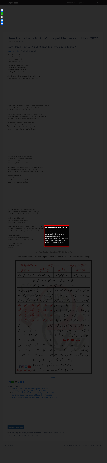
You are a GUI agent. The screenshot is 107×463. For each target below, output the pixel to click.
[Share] (2, 23)
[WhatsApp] (2, 13)
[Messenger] (2, 20)
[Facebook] (2, 10)
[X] (2, 17)
